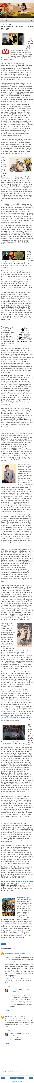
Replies (9, 986)
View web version (17, 1081)
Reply (6, 983)
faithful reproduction (21, 742)
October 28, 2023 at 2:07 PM (22, 953)
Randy (7, 1016)
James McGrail (9, 953)
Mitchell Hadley (14, 989)
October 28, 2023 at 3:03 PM (17, 1016)
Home (17, 1078)
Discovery (19, 935)
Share (3, 944)
